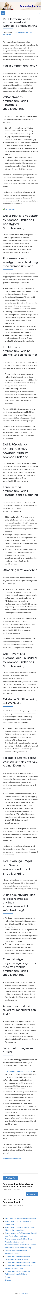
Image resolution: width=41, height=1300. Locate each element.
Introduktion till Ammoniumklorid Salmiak (21, 1262)
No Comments (19, 1190)
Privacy (8, 1277)
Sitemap (8, 1280)
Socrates (25, 1293)
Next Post (31, 1194)
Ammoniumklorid (21, 33)
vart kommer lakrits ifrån (12, 1158)
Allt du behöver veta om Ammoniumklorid (20, 1218)
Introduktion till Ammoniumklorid (18, 1071)
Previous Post (11, 1178)
